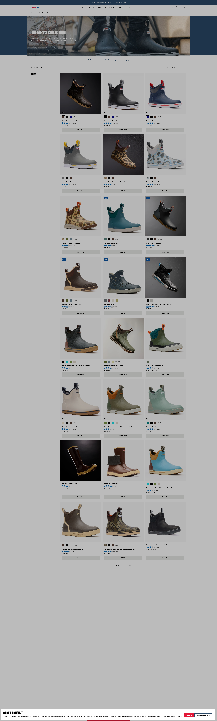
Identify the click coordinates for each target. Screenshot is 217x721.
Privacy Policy (177, 716)
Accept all (189, 715)
